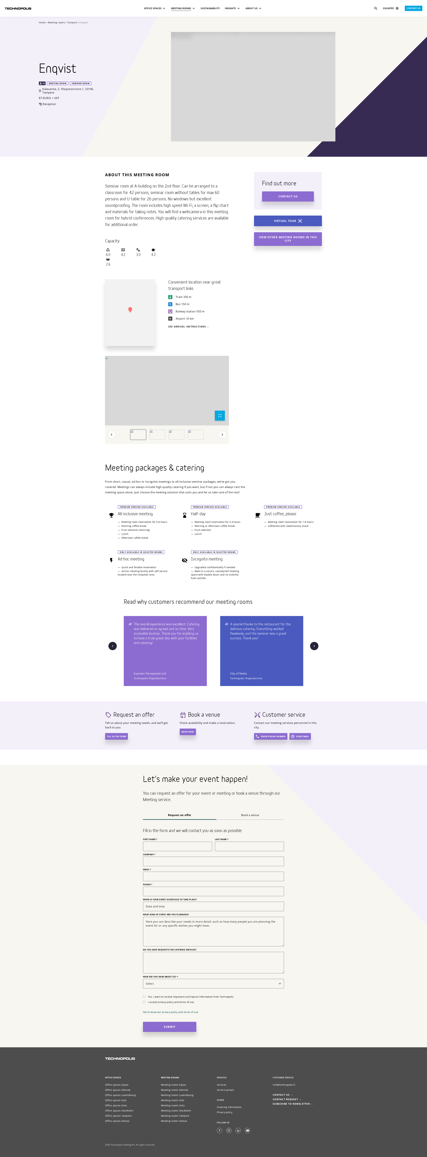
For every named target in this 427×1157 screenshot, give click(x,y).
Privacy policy (225, 1112)
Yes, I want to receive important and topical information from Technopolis (191, 996)
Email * (147, 869)
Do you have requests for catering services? (170, 949)
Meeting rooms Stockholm (176, 1110)
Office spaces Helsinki (118, 1089)
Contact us (413, 8)
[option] (167, 390)
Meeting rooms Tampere (175, 1115)
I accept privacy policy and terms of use (171, 1002)
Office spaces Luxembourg (120, 1095)
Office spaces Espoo (116, 1084)
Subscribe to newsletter (291, 1103)
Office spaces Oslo (116, 1100)
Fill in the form (116, 736)
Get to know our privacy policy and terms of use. (171, 1012)
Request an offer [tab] (179, 815)
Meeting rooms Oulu (173, 1105)
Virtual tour (285, 221)
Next (222, 434)
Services (221, 1084)
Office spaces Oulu (116, 1105)
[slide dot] (138, 434)
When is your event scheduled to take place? (170, 899)
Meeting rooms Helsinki (174, 1089)
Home (42, 22)
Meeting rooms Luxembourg (177, 1095)
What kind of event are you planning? (166, 914)
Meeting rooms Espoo (173, 1084)
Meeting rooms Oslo (172, 1100)
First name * (150, 839)
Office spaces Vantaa (117, 1120)
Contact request (285, 1099)
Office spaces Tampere (118, 1115)
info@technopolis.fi (284, 1084)
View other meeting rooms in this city (288, 239)
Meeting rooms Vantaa (174, 1120)
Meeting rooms (56, 22)
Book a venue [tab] (250, 815)
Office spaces (113, 1077)
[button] (130, 310)
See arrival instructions (187, 326)
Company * (149, 854)
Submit (169, 1027)
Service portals (225, 1089)
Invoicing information (229, 1107)
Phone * (147, 884)
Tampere (72, 22)
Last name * (222, 839)
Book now (188, 731)
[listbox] (167, 390)
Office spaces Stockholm (119, 1110)
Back (111, 434)
